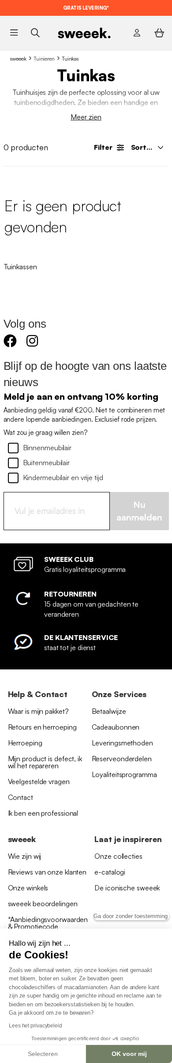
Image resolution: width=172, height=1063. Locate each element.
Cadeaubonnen (116, 727)
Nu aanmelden (139, 511)
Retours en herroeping (42, 727)
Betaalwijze (109, 711)
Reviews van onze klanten (47, 872)
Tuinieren (44, 58)
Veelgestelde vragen (39, 781)
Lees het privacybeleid (35, 1026)
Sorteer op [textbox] (149, 147)
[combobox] (146, 147)
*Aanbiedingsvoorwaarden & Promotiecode (48, 923)
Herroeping (25, 742)
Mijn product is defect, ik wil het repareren (45, 762)
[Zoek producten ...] (35, 33)
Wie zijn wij (24, 856)
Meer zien (86, 116)
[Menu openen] (14, 33)
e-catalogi (109, 872)
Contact (20, 797)
